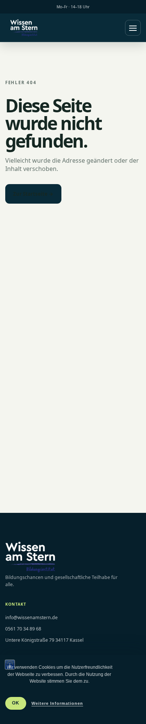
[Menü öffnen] (133, 28)
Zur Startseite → (33, 193)
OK (15, 703)
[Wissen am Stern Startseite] (24, 27)
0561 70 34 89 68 (23, 629)
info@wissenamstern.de (31, 617)
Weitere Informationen (57, 703)
